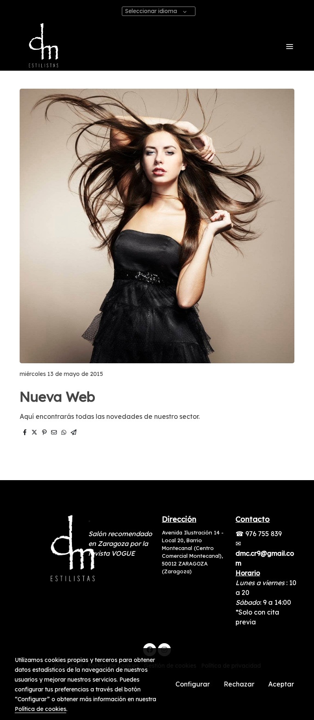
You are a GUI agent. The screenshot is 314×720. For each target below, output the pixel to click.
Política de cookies (40, 709)
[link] (42, 46)
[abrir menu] (289, 46)
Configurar (192, 684)
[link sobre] (47, 549)
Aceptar (281, 684)
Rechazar (239, 684)
